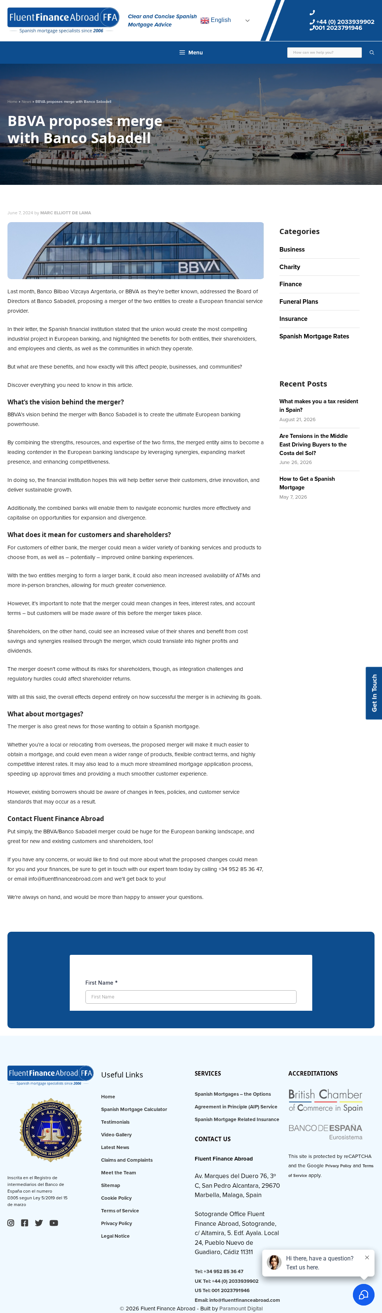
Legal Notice (115, 1236)
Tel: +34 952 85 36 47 (219, 1272)
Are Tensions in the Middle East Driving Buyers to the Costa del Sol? (313, 445)
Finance (290, 284)
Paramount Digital (241, 1308)
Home (12, 101)
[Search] (368, 52)
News (26, 101)
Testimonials (115, 1122)
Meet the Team (118, 1173)
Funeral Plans (298, 302)
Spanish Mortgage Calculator (134, 1109)
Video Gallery (116, 1135)
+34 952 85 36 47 (240, 869)
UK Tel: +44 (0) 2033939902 (227, 1281)
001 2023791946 (338, 28)
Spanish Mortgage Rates (314, 336)
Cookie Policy (116, 1198)
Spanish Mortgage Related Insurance (237, 1120)
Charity (289, 267)
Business (292, 249)
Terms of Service (120, 1211)
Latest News (115, 1148)
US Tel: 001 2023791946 (222, 1291)
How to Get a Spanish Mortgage (307, 483)
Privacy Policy (116, 1224)
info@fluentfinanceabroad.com (65, 878)
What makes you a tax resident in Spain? (318, 405)
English (220, 20)
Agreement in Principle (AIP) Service (236, 1107)
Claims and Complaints (127, 1160)
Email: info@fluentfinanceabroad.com (237, 1300)
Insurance (293, 319)
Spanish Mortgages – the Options (233, 1094)
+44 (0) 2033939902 (345, 22)
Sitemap (110, 1186)
